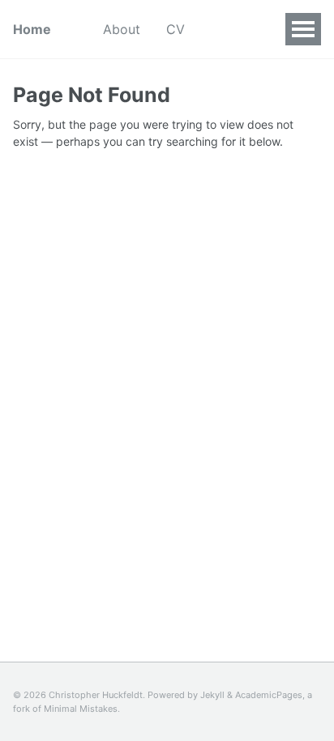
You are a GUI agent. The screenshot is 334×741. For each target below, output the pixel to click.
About (121, 29)
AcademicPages (268, 695)
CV (175, 29)
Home (32, 29)
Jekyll (212, 695)
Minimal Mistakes (81, 708)
